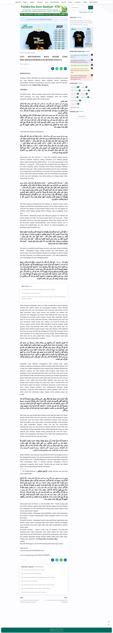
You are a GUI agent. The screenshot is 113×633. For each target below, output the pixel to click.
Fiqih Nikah (75, 94)
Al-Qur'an (78, 2)
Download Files (81, 116)
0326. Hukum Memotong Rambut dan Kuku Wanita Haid (33, 592)
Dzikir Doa (74, 97)
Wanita (63, 2)
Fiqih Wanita (85, 97)
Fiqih (25, 2)
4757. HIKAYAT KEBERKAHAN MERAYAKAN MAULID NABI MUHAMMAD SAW (79, 77)
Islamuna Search (59, 631)
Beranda (18, 2)
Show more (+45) (75, 107)
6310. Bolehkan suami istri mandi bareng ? (31, 293)
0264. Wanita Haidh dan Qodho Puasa (29, 581)
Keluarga (84, 94)
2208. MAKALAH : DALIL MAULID (80, 65)
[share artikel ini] (52, 68)
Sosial (70, 2)
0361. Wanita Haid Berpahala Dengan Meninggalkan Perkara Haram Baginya (38, 577)
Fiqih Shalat (75, 87)
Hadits (85, 2)
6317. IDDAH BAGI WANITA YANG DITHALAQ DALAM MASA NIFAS (38, 289)
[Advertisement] (44, 616)
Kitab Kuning (94, 2)
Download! (56, 19)
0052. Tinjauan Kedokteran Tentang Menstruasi (31, 573)
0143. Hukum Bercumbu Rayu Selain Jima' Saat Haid (33, 570)
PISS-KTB (73, 17)
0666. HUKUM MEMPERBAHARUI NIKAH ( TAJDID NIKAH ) (36, 588)
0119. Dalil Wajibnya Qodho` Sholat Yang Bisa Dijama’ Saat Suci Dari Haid (38, 584)
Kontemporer (54, 2)
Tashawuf (40, 2)
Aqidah (32, 2)
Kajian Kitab (75, 104)
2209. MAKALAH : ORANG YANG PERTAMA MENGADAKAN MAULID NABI (80, 70)
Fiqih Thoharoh (75, 90)
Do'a (46, 2)
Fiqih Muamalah (76, 100)
